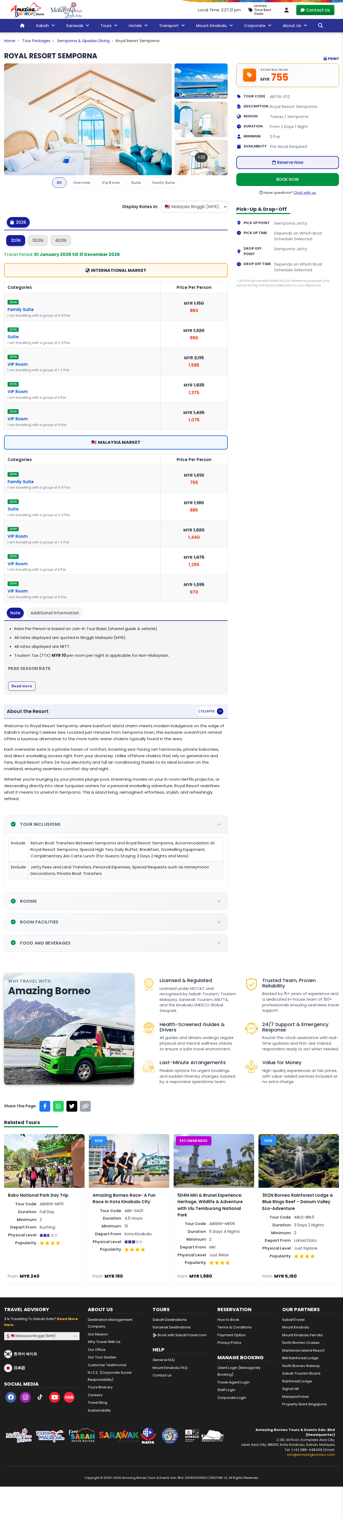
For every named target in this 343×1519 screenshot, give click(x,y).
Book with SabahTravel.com (182, 1335)
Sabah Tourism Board (301, 1373)
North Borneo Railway (301, 1365)
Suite (136, 182)
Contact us (162, 1375)
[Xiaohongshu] (69, 1398)
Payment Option (231, 1335)
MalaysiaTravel (295, 1396)
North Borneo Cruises (301, 1342)
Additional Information (55, 613)
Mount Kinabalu (295, 1327)
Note (15, 613)
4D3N (60, 240)
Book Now (287, 179)
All (59, 182)
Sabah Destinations (170, 1319)
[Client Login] (286, 10)
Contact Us (318, 10)
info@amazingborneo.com (311, 1454)
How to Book (228, 1319)
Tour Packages (36, 40)
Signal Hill (290, 1388)
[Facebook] (10, 1398)
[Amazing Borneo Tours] (27, 10)
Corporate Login (231, 1397)
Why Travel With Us (104, 1341)
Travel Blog (97, 1402)
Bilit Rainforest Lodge (300, 1358)
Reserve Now (290, 162)
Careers (95, 1395)
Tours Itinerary (100, 1387)
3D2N (37, 240)
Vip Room (111, 182)
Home (9, 40)
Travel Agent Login (233, 1382)
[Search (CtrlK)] (320, 25)
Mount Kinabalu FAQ (170, 1367)
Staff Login (226, 1389)
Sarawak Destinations (172, 1327)
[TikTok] (40, 1398)
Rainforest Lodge (297, 1381)
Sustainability (99, 1410)
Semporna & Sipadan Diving (83, 40)
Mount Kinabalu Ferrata (302, 1335)
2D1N (16, 240)
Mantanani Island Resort (303, 1350)
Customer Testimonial (107, 1365)
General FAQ (164, 1359)
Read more (22, 686)
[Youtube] (54, 1398)
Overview (81, 182)
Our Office (97, 1349)
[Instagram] (25, 1398)
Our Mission (98, 1334)
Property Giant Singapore (304, 1404)
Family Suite (163, 182)
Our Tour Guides (102, 1357)
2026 (20, 222)
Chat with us (305, 192)
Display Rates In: (140, 206)
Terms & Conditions (234, 1327)
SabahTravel (293, 1319)
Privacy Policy (229, 1342)
